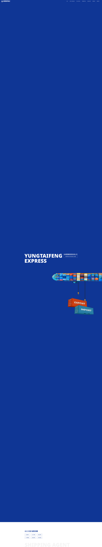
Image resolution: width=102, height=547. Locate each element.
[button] (6, 1)
